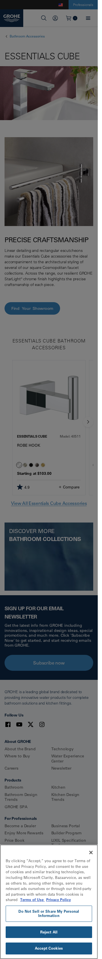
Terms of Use (32, 899)
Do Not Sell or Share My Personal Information (48, 913)
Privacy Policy (58, 899)
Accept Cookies (49, 948)
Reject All (49, 932)
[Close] (91, 852)
